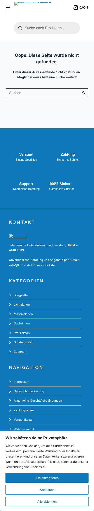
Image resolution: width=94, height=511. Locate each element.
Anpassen (47, 489)
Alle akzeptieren (47, 478)
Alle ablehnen (47, 501)
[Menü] (8, 7)
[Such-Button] (84, 92)
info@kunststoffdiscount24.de (32, 265)
